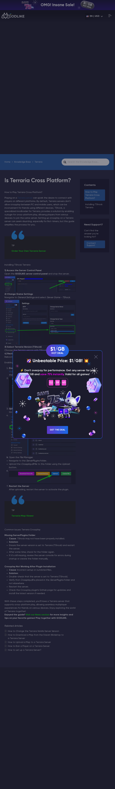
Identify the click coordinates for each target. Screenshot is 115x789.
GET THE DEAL (57, 430)
